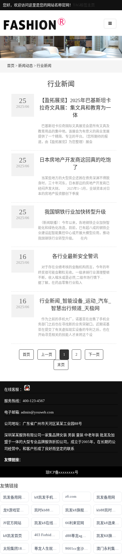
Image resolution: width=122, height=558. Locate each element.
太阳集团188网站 (16, 548)
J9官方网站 (12, 523)
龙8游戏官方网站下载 (16, 510)
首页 (10, 65)
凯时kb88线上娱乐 (47, 510)
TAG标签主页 (84, 5)
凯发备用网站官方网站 (16, 497)
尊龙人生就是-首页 (47, 548)
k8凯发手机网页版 (47, 497)
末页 (61, 365)
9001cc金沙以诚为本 (78, 548)
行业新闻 (44, 65)
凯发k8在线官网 (47, 523)
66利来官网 (74, 523)
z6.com (70, 496)
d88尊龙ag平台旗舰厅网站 (78, 536)
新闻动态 (25, 65)
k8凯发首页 (12, 536)
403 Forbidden (45, 535)
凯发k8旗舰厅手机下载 (78, 510)
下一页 (94, 354)
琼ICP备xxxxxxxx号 (62, 472)
